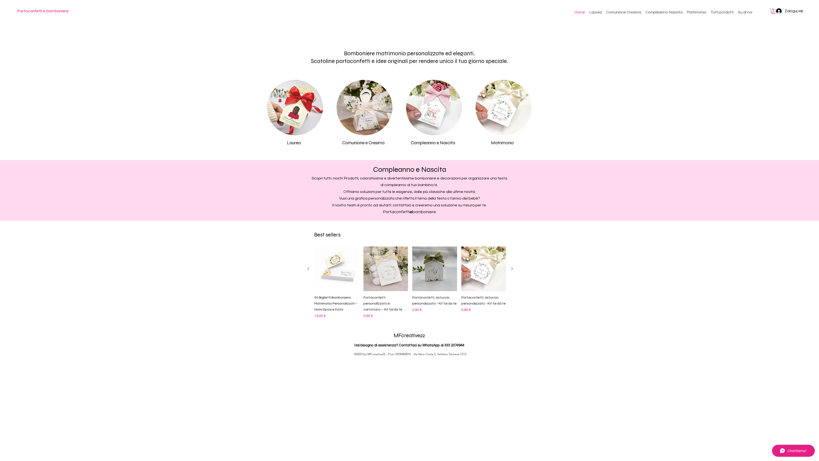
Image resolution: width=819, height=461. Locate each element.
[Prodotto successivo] (512, 268)
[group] (410, 282)
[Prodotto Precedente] (308, 268)
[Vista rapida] (336, 269)
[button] (773, 11)
